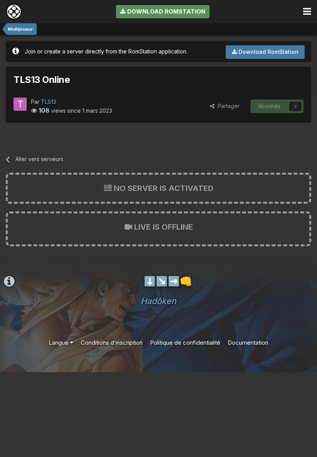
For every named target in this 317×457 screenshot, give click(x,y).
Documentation (248, 342)
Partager (227, 106)
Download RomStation (165, 11)
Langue (59, 342)
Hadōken (158, 301)
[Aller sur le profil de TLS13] (20, 104)
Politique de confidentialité (185, 342)
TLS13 (48, 101)
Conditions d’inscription (112, 342)
